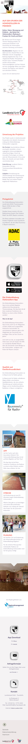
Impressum (5, 734)
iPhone (15, 641)
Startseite (5, 729)
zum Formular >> (14, 672)
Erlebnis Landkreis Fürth (16, 708)
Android (15, 644)
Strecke (7, 493)
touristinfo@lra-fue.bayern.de (16, 705)
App (5, 451)
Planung (7, 535)
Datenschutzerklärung (9, 732)
